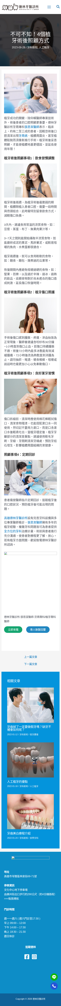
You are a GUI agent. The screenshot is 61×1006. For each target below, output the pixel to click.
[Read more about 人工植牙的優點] (30, 759)
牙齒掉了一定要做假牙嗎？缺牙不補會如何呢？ (29, 728)
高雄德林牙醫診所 (15, 518)
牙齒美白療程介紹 (19, 833)
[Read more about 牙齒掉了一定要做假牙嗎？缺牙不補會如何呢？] (30, 704)
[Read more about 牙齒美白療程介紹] (30, 811)
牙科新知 (32, 47)
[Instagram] (34, 956)
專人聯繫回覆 (38, 629)
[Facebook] (27, 956)
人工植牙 (44, 47)
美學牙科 (34, 838)
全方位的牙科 (13, 531)
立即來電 (13, 629)
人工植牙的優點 (17, 781)
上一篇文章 (30, 657)
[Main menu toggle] (49, 7)
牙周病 (23, 135)
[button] (58, 7)
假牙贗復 (34, 734)
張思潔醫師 (32, 127)
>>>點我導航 (11, 898)
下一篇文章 (30, 664)
